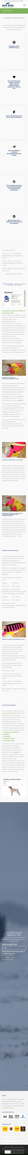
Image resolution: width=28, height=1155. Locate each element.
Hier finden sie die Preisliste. (14, 274)
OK (7, 1152)
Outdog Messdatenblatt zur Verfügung (13, 713)
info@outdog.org (9, 1108)
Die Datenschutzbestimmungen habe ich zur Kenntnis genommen (13, 952)
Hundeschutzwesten (7, 10)
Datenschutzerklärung (17, 1152)
